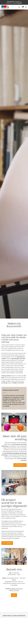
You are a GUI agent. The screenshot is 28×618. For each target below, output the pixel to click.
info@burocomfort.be (16, 589)
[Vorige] (2, 2)
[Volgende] (25, 2)
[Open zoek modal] (19, 7)
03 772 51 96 (15, 590)
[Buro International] (5, 7)
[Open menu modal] (25, 7)
